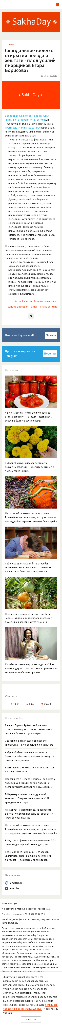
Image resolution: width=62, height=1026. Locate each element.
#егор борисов (23, 301)
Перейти (50, 353)
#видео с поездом (18, 306)
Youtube (14, 888)
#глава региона (48, 306)
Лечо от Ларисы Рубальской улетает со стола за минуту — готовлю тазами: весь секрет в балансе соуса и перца (28, 729)
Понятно (31, 1019)
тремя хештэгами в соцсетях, (22, 127)
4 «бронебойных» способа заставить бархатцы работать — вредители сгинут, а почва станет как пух (29, 756)
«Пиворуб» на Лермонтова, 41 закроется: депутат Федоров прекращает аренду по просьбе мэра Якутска (29, 813)
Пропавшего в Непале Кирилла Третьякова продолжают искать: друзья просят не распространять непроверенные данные (30, 782)
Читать (51, 335)
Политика (9, 44)
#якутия (38, 301)
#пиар (34, 306)
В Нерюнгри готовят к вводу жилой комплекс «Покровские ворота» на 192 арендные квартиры (27, 798)
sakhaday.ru (25, 949)
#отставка (51, 301)
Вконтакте (16, 882)
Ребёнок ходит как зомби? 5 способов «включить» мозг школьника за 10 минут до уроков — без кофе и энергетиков (28, 855)
